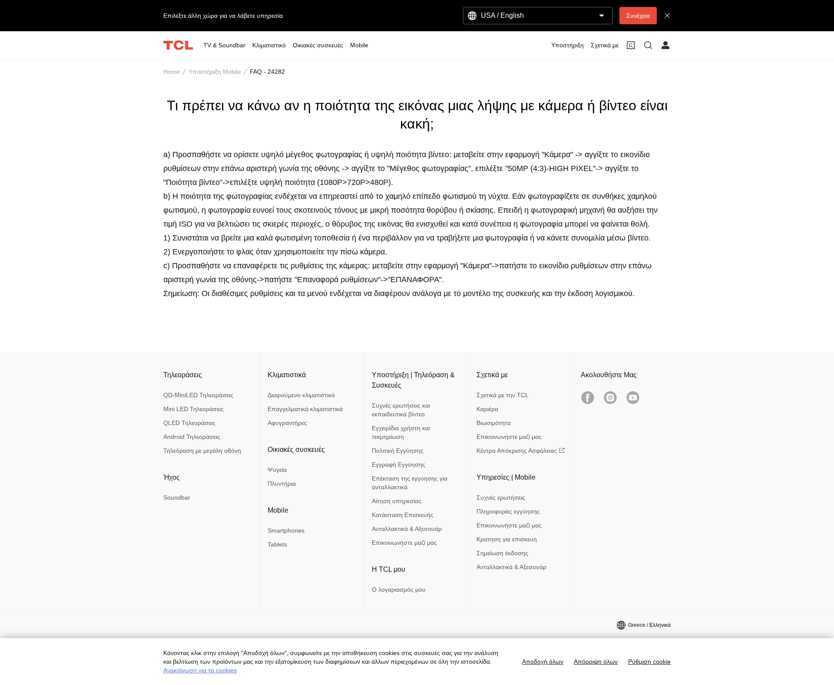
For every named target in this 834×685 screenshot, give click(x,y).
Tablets (277, 544)
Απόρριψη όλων (596, 661)
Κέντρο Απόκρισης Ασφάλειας (517, 450)
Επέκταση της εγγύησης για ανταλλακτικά (409, 483)
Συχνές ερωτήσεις (501, 497)
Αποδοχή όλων (542, 661)
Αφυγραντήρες (287, 422)
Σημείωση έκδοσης (502, 553)
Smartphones (286, 530)
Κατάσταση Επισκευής (403, 514)
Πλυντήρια (282, 483)
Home (171, 71)
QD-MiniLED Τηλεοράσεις (198, 395)
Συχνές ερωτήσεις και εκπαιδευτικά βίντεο (401, 410)
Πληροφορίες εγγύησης (508, 511)
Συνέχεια (638, 15)
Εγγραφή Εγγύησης (398, 464)
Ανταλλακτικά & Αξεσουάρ (407, 528)
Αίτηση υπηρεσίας (396, 500)
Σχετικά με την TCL (503, 395)
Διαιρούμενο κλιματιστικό (301, 395)
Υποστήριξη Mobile (215, 71)
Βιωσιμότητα (494, 422)
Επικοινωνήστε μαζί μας (404, 542)
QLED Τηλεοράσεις (189, 422)
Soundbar (176, 497)
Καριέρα (487, 408)
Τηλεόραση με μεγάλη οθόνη (202, 450)
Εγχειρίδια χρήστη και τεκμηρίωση (401, 432)
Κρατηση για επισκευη (507, 539)
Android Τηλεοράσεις (191, 436)
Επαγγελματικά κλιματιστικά (305, 408)
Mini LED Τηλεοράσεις (193, 408)
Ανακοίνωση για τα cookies (200, 670)
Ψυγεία (277, 469)
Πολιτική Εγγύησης (398, 450)
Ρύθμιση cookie (649, 661)
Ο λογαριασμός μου (399, 589)
